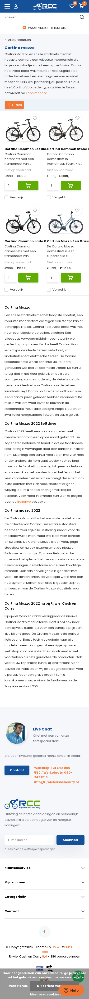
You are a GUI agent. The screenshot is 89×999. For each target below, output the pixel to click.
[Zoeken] (82, 17)
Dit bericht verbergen (54, 986)
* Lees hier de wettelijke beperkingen (30, 849)
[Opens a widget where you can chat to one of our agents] (71, 991)
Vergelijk (16, 197)
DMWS (56, 947)
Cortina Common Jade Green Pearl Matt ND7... (44, 241)
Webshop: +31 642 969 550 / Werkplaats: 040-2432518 (53, 773)
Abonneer (71, 840)
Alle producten (19, 39)
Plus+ (68, 947)
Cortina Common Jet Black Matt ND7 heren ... (43, 149)
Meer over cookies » (46, 994)
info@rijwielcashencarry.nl (54, 782)
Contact (17, 770)
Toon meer (35, 93)
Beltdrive (24, 501)
